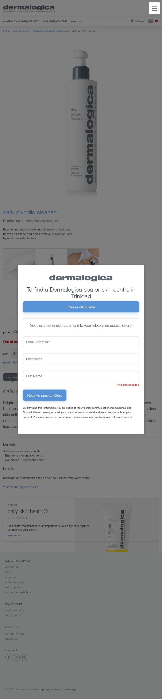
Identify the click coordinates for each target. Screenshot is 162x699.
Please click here (81, 306)
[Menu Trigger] (154, 8)
